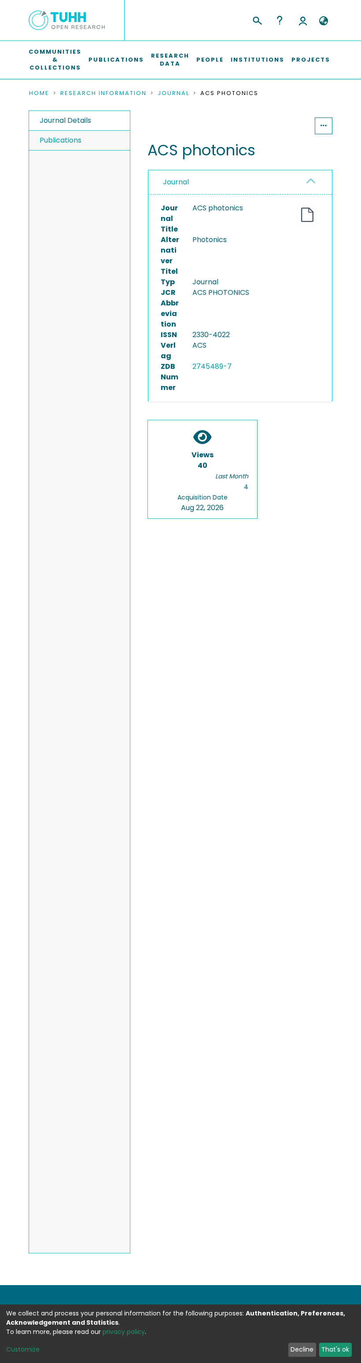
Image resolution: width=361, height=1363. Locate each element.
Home (39, 93)
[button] (323, 21)
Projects (310, 59)
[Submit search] (256, 19)
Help (279, 20)
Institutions (257, 59)
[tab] (240, 182)
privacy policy (124, 1331)
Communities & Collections (55, 60)
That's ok (335, 1349)
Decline (302, 1349)
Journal (173, 93)
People (210, 59)
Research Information (103, 93)
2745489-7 (212, 366)
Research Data (170, 59)
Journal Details (65, 120)
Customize (23, 1349)
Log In (303, 20)
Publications (116, 59)
